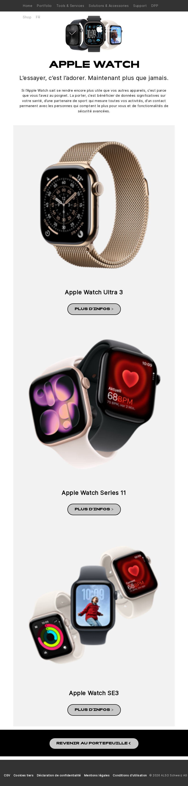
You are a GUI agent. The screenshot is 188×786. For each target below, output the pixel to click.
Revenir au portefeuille (92, 743)
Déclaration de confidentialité (59, 775)
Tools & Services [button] (70, 6)
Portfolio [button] (44, 6)
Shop (27, 17)
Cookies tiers (24, 775)
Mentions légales (97, 775)
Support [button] (140, 6)
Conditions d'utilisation (130, 775)
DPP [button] (154, 6)
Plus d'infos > (94, 309)
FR (38, 17)
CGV (7, 775)
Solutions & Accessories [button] (109, 6)
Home (27, 6)
